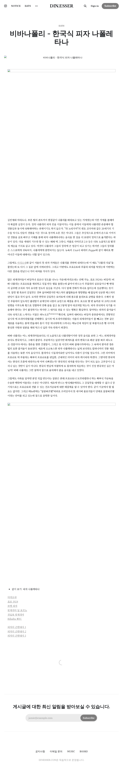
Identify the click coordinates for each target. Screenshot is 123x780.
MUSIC (71, 751)
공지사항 (40, 751)
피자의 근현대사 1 (17, 627)
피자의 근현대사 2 (17, 631)
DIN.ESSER (61, 6)
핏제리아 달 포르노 (17, 610)
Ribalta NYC (15, 619)
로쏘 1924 (13, 601)
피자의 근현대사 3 (17, 635)
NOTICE (16, 5)
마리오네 (21, 262)
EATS (28, 5)
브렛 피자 (12, 606)
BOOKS (84, 751)
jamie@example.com (61, 717)
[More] (36, 6)
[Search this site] (85, 6)
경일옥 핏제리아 (16, 614)
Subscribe (110, 6)
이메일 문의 (56, 751)
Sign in (95, 5)
